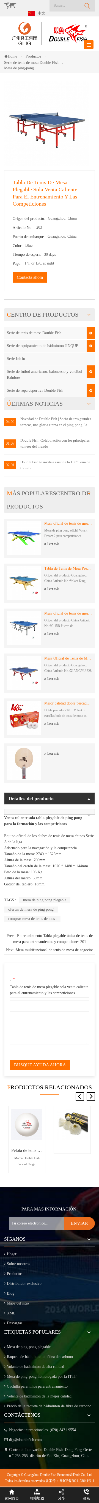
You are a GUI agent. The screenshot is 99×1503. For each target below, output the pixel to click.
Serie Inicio (16, 359)
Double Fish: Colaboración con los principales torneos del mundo (55, 443)
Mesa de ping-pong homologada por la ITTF (41, 1376)
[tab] (49, 812)
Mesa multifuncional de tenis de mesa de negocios (54, 950)
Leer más (53, 544)
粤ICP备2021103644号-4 (77, 1481)
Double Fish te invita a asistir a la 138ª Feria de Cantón (55, 465)
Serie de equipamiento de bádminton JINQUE (42, 346)
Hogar (11, 1254)
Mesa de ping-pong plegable (29, 1347)
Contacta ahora (30, 277)
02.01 (10, 465)
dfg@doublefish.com (25, 1440)
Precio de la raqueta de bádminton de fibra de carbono (49, 1406)
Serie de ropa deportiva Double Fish (35, 390)
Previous (80, 1096)
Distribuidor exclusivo (24, 1284)
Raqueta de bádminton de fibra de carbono (40, 1357)
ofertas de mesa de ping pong (31, 909)
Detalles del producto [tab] (31, 798)
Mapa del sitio (18, 1303)
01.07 (10, 443)
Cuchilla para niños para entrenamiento (37, 1386)
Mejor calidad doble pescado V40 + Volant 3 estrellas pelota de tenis (68, 703)
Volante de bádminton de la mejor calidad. (40, 1396)
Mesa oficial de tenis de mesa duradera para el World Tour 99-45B (68, 613)
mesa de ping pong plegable (44, 900)
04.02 (10, 422)
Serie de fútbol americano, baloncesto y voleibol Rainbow (44, 375)
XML (11, 1313)
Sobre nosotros (18, 1264)
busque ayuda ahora (40, 1064)
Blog (10, 1293)
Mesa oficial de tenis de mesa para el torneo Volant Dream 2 (68, 523)
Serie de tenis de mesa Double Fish (34, 333)
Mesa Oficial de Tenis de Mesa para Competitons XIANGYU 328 (68, 658)
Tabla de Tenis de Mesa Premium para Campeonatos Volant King (68, 568)
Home (12, 56)
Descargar (14, 1323)
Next (91, 1096)
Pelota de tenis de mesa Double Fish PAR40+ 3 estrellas (26, 1150)
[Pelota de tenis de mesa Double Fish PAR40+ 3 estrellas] (26, 1124)
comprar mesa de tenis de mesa (32, 919)
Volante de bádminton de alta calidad (35, 1367)
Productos (14, 1274)
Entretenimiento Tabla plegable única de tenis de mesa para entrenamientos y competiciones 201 (53, 939)
